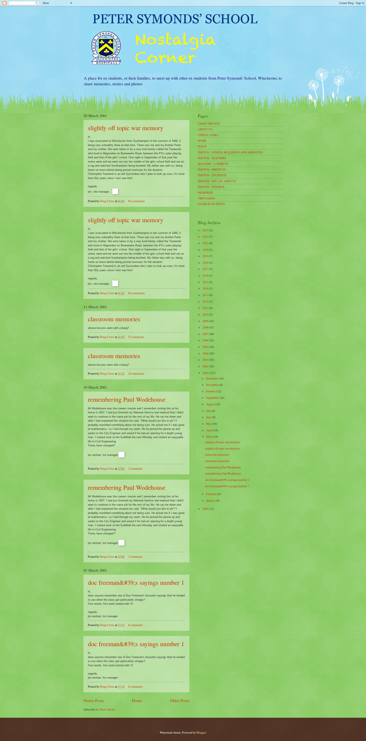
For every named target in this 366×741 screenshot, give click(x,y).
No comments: (137, 201)
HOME (202, 141)
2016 (205, 275)
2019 (205, 256)
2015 (205, 282)
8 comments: (136, 625)
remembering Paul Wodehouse (126, 399)
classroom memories (114, 319)
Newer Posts (93, 700)
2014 (205, 288)
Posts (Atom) (107, 709)
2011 (205, 308)
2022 (205, 237)
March (210, 437)
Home (137, 700)
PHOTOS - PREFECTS (212, 169)
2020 (205, 250)
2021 (205, 243)
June (209, 417)
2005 (205, 347)
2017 (205, 269)
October (211, 391)
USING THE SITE (209, 123)
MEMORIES (205, 192)
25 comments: (136, 337)
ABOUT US (205, 129)
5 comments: (136, 468)
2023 (205, 230)
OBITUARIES (206, 198)
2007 (205, 334)
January (211, 500)
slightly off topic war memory (125, 127)
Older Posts (179, 700)
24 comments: (136, 373)
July (209, 411)
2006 (205, 340)
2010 (205, 314)
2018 (205, 263)
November (212, 385)
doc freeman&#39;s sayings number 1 (136, 582)
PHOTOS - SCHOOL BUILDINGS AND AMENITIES (230, 152)
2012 (205, 301)
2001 (205, 373)
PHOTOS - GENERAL (211, 187)
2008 (205, 327)
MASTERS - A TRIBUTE (213, 164)
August (210, 404)
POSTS (202, 146)
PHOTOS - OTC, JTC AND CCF (217, 181)
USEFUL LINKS (208, 135)
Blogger (201, 732)
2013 (205, 295)
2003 (205, 360)
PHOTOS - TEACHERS (212, 158)
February (212, 494)
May (209, 424)
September (212, 398)
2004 (205, 353)
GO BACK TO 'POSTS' (211, 204)
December (212, 378)
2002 (205, 366)
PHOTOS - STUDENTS (212, 175)
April (209, 430)
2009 (205, 321)
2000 (205, 509)
